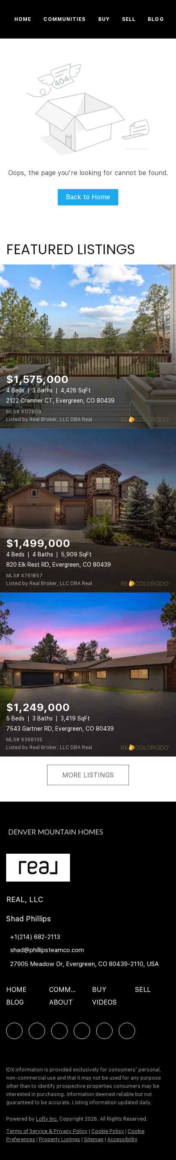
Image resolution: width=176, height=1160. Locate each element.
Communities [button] (64, 19)
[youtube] (104, 1031)
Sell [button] (128, 19)
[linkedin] (37, 1031)
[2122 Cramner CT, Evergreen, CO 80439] (88, 346)
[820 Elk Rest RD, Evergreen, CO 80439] (88, 510)
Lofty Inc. (47, 1119)
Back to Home (88, 197)
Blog (155, 19)
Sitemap (94, 1139)
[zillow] (59, 1031)
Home (22, 19)
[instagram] (82, 1031)
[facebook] (14, 1031)
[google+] (127, 1031)
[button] (18, 992)
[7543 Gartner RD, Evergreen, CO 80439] (88, 675)
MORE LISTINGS (88, 775)
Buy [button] (104, 19)
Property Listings (59, 1139)
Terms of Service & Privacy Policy (47, 1131)
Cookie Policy (107, 1131)
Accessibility (122, 1139)
